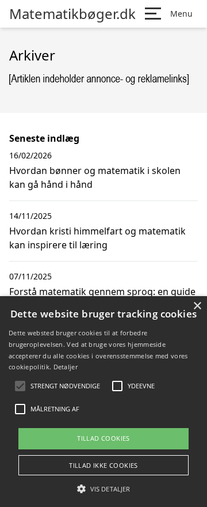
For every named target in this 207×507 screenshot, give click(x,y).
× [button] (197, 306)
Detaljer (65, 366)
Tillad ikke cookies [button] (103, 465)
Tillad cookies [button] (103, 438)
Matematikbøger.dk (72, 14)
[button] (103, 488)
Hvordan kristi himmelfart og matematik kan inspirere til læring (97, 238)
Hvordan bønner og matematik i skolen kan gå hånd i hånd (95, 177)
